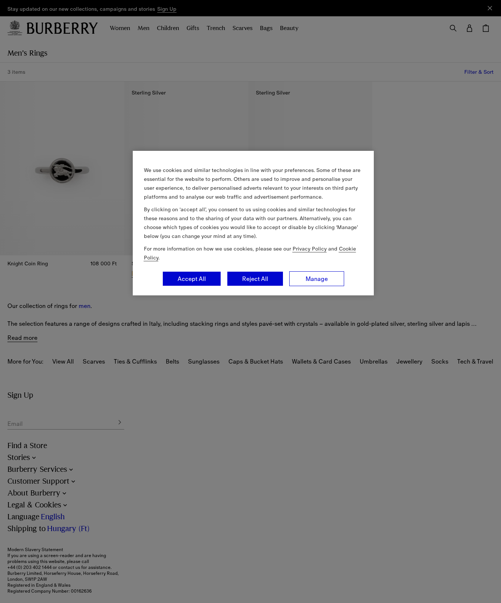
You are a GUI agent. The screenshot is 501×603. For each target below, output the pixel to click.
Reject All (255, 278)
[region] (253, 223)
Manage (317, 278)
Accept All (192, 278)
